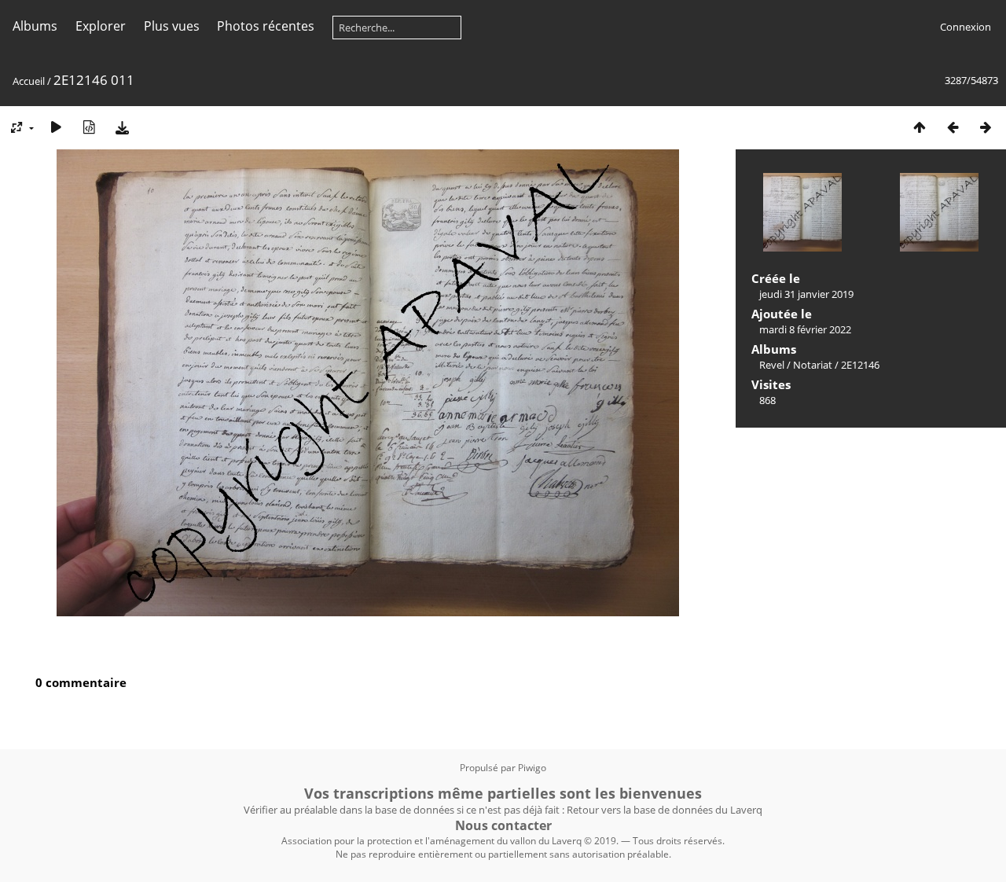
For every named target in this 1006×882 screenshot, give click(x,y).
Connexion (965, 27)
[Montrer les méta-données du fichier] (88, 127)
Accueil (29, 81)
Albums (35, 26)
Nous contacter (503, 825)
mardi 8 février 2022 (805, 329)
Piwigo (532, 767)
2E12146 (860, 365)
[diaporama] (55, 127)
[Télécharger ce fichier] (121, 127)
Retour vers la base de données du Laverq (664, 810)
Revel (771, 365)
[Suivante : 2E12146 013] (985, 127)
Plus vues (172, 26)
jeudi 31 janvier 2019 (806, 294)
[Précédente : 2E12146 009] (952, 127)
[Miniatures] (919, 127)
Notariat (812, 365)
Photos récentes (265, 26)
